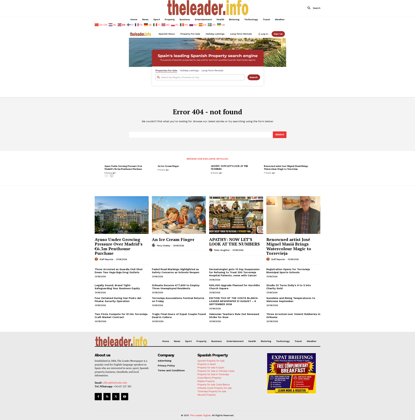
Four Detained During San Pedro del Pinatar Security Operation (118, 300)
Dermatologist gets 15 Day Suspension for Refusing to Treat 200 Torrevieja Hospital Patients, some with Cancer (234, 272)
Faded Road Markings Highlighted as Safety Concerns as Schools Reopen (175, 271)
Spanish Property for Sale (211, 360)
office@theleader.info (115, 382)
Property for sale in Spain (210, 367)
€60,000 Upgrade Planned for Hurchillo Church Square (234, 287)
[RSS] (107, 396)
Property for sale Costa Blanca (213, 384)
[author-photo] (97, 259)
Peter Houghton (222, 250)
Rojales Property (206, 381)
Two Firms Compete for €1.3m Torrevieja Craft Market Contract (121, 316)
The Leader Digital (200, 415)
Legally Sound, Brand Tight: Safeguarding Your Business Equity (117, 287)
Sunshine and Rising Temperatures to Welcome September (290, 300)
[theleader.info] (208, 7)
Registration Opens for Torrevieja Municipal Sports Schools (288, 271)
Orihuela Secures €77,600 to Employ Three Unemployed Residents (176, 287)
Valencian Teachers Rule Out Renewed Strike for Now (234, 316)
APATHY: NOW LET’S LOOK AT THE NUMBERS (229, 167)
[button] (312, 8)
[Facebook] (98, 396)
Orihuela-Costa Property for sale (214, 387)
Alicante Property (206, 394)
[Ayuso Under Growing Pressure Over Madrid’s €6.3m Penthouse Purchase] (122, 215)
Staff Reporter (106, 259)
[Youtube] (124, 396)
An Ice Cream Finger (168, 166)
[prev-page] (106, 176)
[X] (115, 396)
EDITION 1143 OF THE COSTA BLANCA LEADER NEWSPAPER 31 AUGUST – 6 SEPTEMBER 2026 (233, 301)
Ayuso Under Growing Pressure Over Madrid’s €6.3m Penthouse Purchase (123, 167)
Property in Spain (206, 364)
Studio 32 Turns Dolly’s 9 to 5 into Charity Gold (288, 287)
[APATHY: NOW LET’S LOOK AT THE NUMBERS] (236, 215)
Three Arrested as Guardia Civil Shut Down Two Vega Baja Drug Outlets (119, 271)
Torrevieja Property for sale (211, 391)
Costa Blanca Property (209, 377)
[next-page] (112, 176)
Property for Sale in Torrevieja (213, 374)
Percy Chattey (163, 245)
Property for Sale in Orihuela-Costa (215, 371)
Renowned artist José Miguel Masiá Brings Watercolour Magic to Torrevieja (286, 167)
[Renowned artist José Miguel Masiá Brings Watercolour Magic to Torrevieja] (293, 215)
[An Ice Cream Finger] (179, 215)
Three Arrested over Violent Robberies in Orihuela (293, 316)
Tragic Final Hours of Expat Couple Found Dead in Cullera (179, 316)
